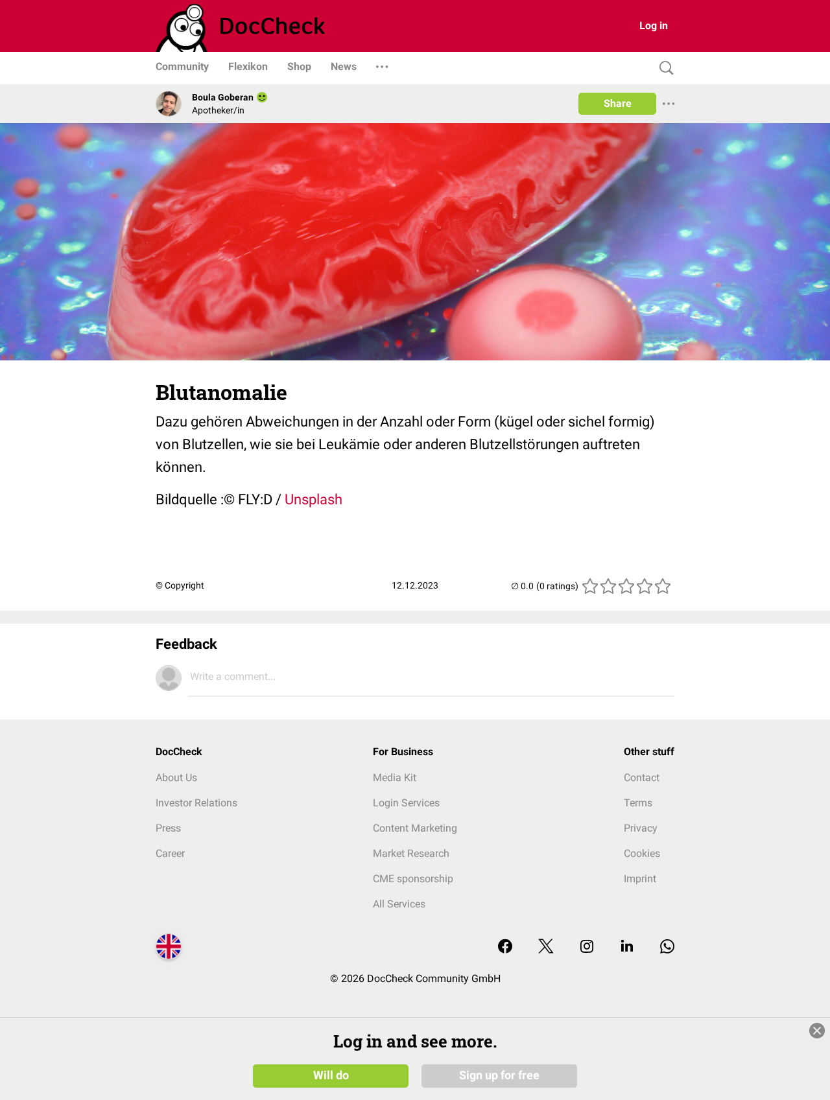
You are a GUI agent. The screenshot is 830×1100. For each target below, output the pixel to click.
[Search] (663, 68)
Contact (641, 777)
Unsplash (313, 499)
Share (618, 103)
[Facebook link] (505, 947)
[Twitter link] (546, 947)
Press (168, 828)
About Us (176, 777)
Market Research (411, 853)
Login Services (406, 803)
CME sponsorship (413, 878)
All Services (399, 904)
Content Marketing (415, 828)
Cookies (642, 853)
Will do (331, 1075)
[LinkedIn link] (627, 947)
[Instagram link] (587, 947)
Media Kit (394, 777)
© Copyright (180, 585)
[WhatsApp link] (667, 947)
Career (170, 853)
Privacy (641, 828)
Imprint (640, 878)
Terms (638, 803)
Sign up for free (499, 1075)
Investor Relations (196, 803)
